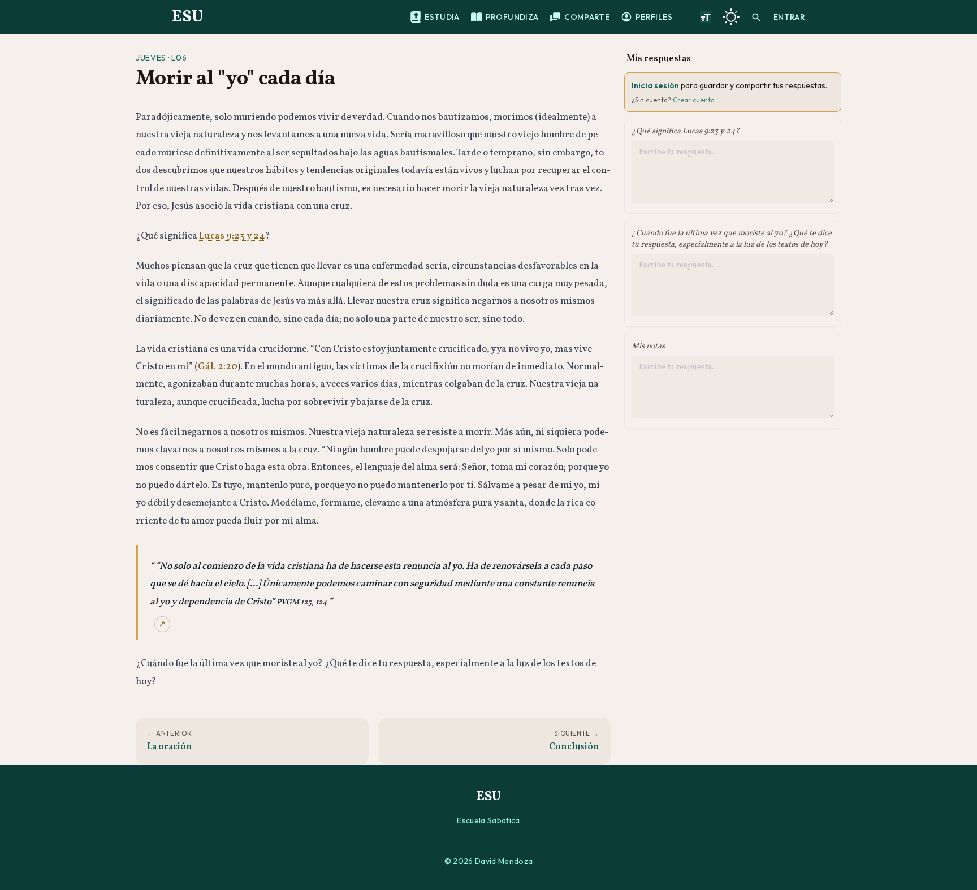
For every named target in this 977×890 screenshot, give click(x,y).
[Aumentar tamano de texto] (705, 17)
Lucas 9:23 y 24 (232, 236)
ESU (187, 17)
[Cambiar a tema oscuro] (731, 16)
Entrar (789, 17)
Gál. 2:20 (217, 366)
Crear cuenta (694, 100)
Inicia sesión (655, 85)
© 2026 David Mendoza (488, 861)
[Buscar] (756, 17)
